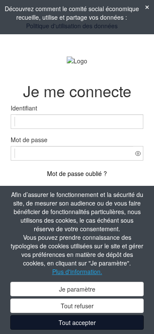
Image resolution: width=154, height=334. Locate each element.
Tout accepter (77, 322)
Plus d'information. (77, 271)
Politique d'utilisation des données (72, 25)
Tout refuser (77, 305)
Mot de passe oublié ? (77, 173)
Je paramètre (77, 289)
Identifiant (24, 108)
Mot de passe (29, 139)
